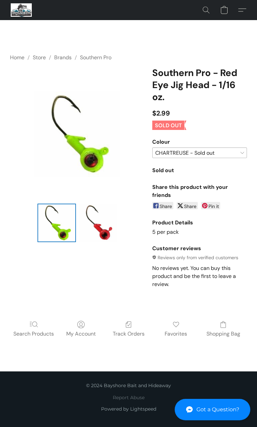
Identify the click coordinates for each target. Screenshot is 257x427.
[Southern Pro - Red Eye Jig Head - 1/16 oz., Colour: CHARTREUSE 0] (56, 223)
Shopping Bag (223, 333)
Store (39, 57)
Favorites (176, 333)
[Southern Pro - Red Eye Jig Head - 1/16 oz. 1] (98, 223)
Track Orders (129, 333)
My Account (81, 333)
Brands (63, 57)
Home (17, 57)
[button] (212, 409)
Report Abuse (129, 398)
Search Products (33, 333)
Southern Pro (95, 57)
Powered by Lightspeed (128, 409)
